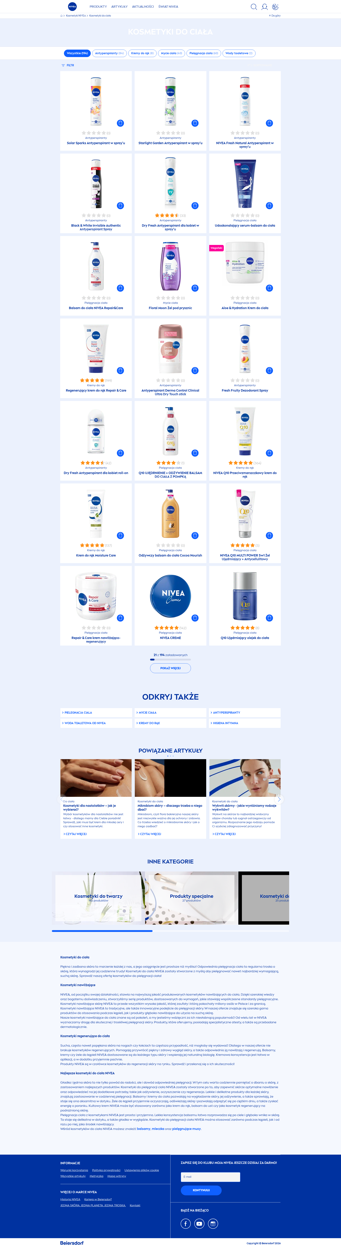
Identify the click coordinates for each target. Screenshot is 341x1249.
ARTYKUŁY (119, 7)
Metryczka (96, 1176)
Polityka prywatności (106, 1170)
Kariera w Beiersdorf (98, 1199)
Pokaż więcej (170, 668)
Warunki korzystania (74, 1170)
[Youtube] (199, 1224)
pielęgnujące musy (186, 1129)
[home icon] (61, 15)
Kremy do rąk (149, 723)
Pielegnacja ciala (78, 712)
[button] (120, 123)
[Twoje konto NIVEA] (264, 7)
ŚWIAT (168, 7)
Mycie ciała (147, 712)
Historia (70, 1199)
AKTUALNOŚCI (143, 7)
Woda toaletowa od (85, 723)
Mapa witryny (116, 1176)
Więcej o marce (78, 1192)
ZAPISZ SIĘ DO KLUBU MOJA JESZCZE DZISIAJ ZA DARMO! (229, 1163)
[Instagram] (213, 1224)
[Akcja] (275, 7)
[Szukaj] (254, 7)
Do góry (276, 15)
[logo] (72, 7)
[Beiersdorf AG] (71, 1243)
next (279, 799)
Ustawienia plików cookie (142, 1170)
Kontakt (135, 1205)
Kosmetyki (76, 15)
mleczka (158, 1129)
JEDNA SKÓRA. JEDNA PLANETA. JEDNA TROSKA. (93, 1205)
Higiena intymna (225, 723)
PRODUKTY (98, 7)
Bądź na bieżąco (195, 1210)
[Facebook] (186, 1224)
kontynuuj (201, 1190)
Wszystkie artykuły (73, 1176)
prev (61, 799)
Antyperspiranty (226, 712)
